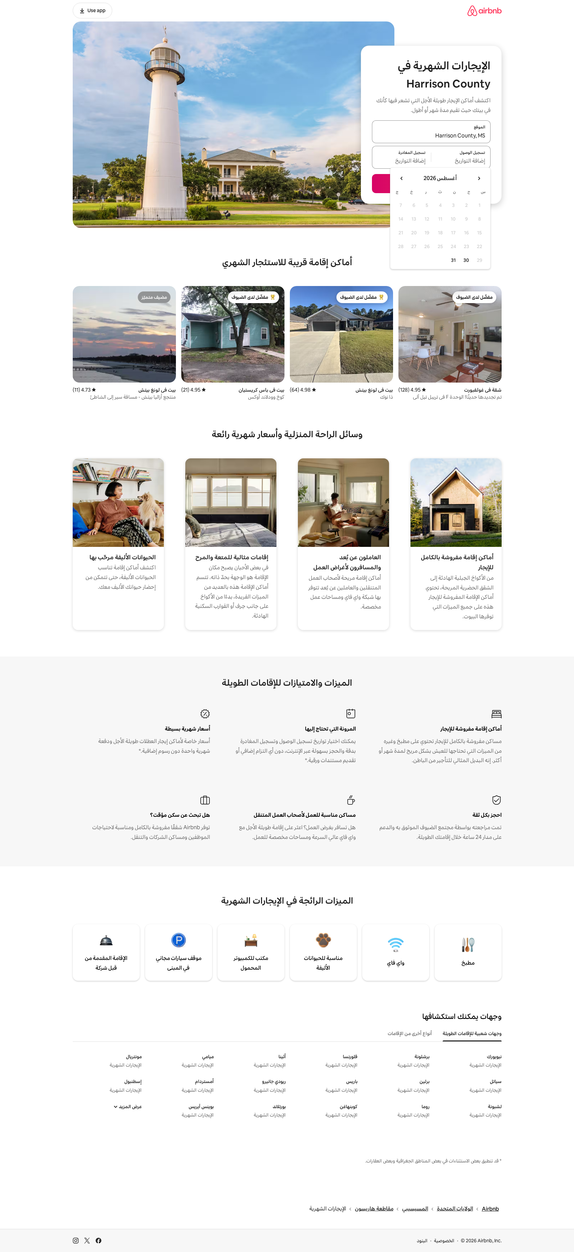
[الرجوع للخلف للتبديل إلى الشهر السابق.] (479, 178)
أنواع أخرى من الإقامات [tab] (410, 1033)
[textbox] (461, 161)
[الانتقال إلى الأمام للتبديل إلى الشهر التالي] (402, 178)
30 (466, 260)
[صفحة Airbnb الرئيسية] (484, 10)
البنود (422, 1241)
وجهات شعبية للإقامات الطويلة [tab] (472, 1033)
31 (453, 260)
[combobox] (431, 136)
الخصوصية (444, 1241)
